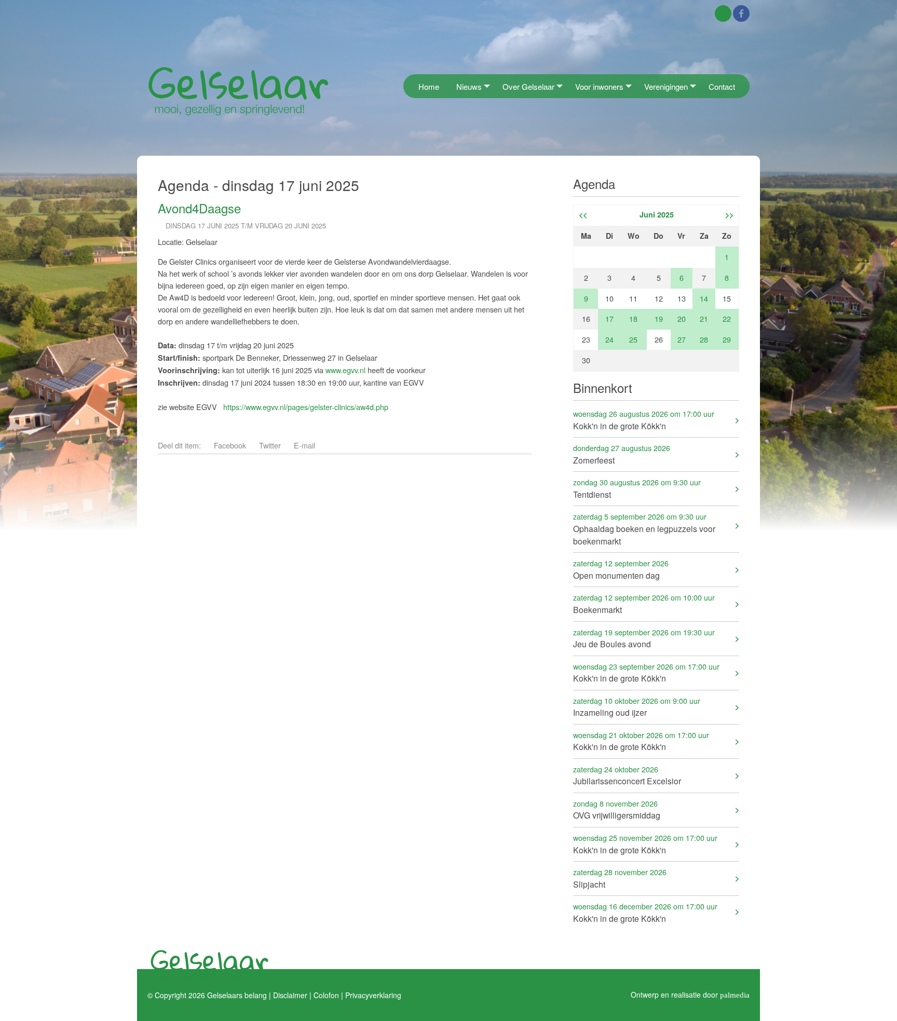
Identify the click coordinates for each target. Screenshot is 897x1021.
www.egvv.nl (345, 369)
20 (681, 318)
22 (727, 318)
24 (609, 339)
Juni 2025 (657, 214)
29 (727, 339)
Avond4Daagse (199, 208)
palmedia (735, 994)
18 (633, 318)
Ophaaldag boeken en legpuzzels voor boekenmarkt (644, 528)
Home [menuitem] (428, 86)
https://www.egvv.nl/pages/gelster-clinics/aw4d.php (305, 406)
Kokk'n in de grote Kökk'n (643, 420)
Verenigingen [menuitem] (666, 86)
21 (704, 318)
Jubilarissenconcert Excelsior (627, 775)
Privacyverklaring (373, 994)
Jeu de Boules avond (644, 638)
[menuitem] (406, 86)
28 (704, 339)
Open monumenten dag (621, 569)
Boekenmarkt (644, 603)
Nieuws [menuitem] (469, 86)
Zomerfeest (621, 454)
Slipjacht (620, 878)
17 (609, 318)
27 (681, 339)
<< (583, 214)
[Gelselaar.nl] (238, 90)
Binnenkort (602, 387)
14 (704, 298)
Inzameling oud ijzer (636, 707)
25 (633, 339)
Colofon (326, 994)
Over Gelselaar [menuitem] (528, 86)
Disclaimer (290, 994)
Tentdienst (637, 488)
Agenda (594, 183)
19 (659, 318)
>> (729, 214)
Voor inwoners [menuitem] (599, 86)
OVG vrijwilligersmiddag (616, 809)
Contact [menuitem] (722, 86)
